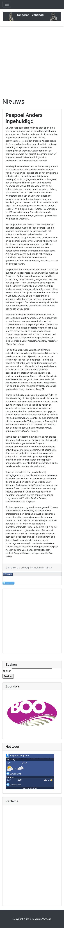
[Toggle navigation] (6, 4)
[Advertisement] (32, 60)
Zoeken (6, 670)
